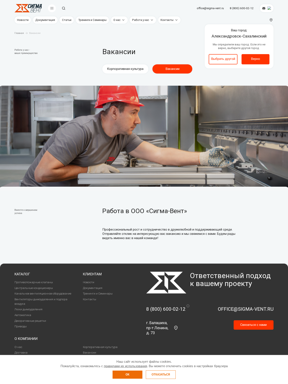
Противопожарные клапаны (33, 282)
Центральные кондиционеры (33, 288)
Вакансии (89, 352)
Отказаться (161, 374)
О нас (116, 20)
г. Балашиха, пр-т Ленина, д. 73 (157, 327)
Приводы (20, 326)
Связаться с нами (253, 325)
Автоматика (22, 315)
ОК (127, 374)
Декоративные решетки (30, 320)
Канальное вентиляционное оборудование (42, 293)
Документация (45, 20)
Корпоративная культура (125, 69)
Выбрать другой (223, 59)
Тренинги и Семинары (92, 20)
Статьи (66, 20)
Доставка (20, 352)
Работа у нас (140, 20)
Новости (23, 20)
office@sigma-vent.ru (210, 8)
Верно (255, 59)
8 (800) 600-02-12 (242, 8)
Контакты (167, 20)
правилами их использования (125, 366)
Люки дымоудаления (28, 309)
